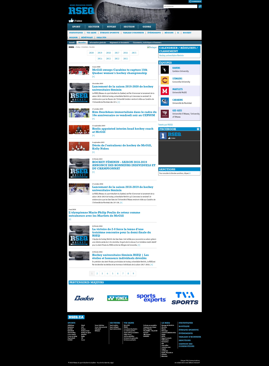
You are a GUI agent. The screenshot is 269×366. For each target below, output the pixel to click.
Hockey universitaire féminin (171, 55)
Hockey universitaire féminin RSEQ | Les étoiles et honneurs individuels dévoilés (120, 256)
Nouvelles (82, 42)
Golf (82, 327)
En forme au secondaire (150, 325)
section (129, 26)
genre (147, 26)
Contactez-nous (166, 347)
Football (70, 340)
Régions (169, 33)
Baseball (70, 329)
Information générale (98, 42)
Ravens (176, 68)
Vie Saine (91, 33)
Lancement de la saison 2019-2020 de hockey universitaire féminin (122, 88)
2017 (117, 52)
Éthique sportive (109, 33)
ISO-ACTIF (127, 325)
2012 (117, 58)
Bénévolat (87, 37)
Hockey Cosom (85, 331)
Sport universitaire (115, 329)
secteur (93, 26)
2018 (108, 52)
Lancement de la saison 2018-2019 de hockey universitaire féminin (122, 188)
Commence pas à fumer (149, 327)
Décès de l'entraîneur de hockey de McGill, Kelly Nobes (122, 147)
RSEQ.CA (76, 317)
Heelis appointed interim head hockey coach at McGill (122, 130)
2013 (108, 58)
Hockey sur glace (86, 332)
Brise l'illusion (147, 329)
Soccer (83, 340)
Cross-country (72, 334)
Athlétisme (71, 325)
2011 (125, 58)
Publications (165, 340)
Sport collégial (114, 327)
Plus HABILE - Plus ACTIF (150, 331)
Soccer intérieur (99, 325)
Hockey (187, 33)
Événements (154, 33)
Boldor (73, 37)
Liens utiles (165, 345)
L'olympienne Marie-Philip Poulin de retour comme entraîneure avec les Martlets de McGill (104, 214)
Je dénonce (165, 351)
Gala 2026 (101, 37)
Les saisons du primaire (130, 329)
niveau (111, 26)
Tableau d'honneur (133, 33)
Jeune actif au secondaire (131, 332)
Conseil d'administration (169, 332)
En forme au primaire (130, 340)
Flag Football (71, 338)
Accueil (72, 42)
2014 (100, 58)
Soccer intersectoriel (101, 327)
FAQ (163, 343)
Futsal (83, 325)
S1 (178, 33)
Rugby (83, 336)
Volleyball (98, 329)
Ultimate (97, 331)
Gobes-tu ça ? (128, 334)
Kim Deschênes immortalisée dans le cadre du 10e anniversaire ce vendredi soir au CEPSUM (124, 113)
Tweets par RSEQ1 (165, 124)
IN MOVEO (146, 336)
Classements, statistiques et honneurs (147, 42)
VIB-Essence (146, 334)
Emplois (164, 349)
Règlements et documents (119, 42)
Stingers (177, 78)
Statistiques (76, 33)
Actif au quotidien (129, 336)
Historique (165, 331)
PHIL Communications (193, 361)
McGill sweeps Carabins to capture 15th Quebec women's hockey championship (119, 71)
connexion (196, 1)
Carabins (177, 99)
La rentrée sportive (129, 331)
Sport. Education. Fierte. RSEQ (82, 9)
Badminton (71, 327)
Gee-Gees (177, 110)
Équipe (163, 334)
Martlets (177, 89)
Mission (164, 329)
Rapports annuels (166, 338)
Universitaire (84, 47)
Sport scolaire (114, 325)
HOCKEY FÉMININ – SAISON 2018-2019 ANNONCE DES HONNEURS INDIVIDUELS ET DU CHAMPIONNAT (124, 165)
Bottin (163, 336)
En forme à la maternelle (131, 338)
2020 (91, 52)
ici (190, 173)
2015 (134, 52)
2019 (100, 52)
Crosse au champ (72, 336)
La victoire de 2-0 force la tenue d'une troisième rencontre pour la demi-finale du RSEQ (121, 232)
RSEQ (174, 134)
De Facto (145, 332)
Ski (82, 338)
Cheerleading (71, 332)
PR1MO (126, 327)
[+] (93, 76)
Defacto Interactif (194, 363)
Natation (83, 334)
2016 (125, 52)
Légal (111, 363)
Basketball (71, 331)
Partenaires (165, 342)
